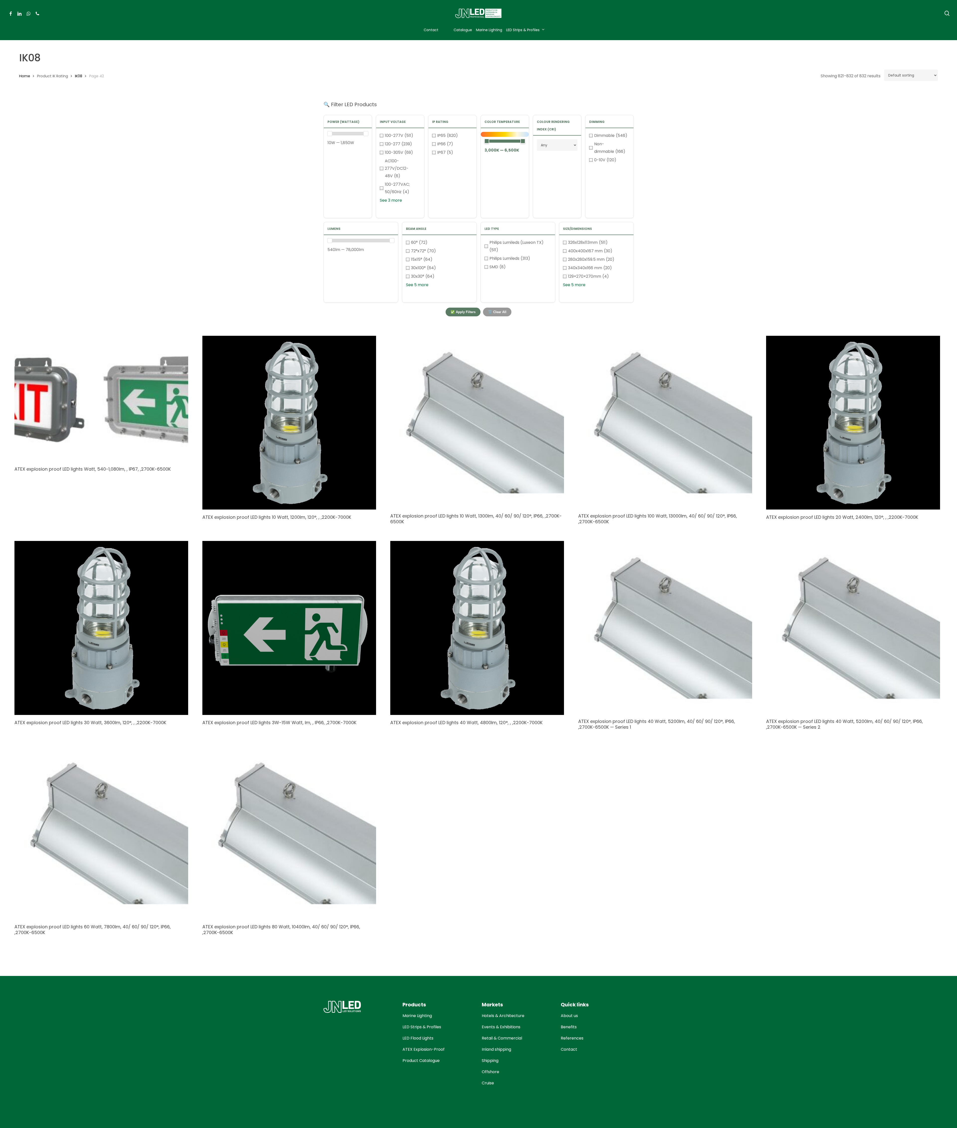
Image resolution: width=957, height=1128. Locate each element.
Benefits (569, 1027)
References (572, 1038)
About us (569, 1016)
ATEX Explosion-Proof (423, 1049)
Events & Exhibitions (501, 1027)
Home (24, 76)
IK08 (78, 76)
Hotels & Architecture (503, 1016)
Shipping (490, 1060)
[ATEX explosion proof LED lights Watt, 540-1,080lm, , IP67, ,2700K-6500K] (101, 399)
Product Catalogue (421, 1060)
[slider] (329, 133)
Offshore (490, 1072)
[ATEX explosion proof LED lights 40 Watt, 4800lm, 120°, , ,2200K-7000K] (477, 628)
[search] (947, 13)
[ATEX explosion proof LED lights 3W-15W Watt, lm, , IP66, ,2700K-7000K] (289, 628)
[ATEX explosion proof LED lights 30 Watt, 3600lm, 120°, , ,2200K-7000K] (101, 628)
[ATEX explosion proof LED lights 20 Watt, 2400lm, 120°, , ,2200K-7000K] (853, 423)
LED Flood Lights (417, 1038)
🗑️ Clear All (497, 312)
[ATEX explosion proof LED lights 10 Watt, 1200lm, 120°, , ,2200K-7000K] (289, 423)
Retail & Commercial (502, 1038)
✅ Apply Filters (463, 312)
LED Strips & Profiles (421, 1027)
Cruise (488, 1083)
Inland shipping (496, 1049)
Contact (569, 1049)
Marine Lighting (417, 1016)
